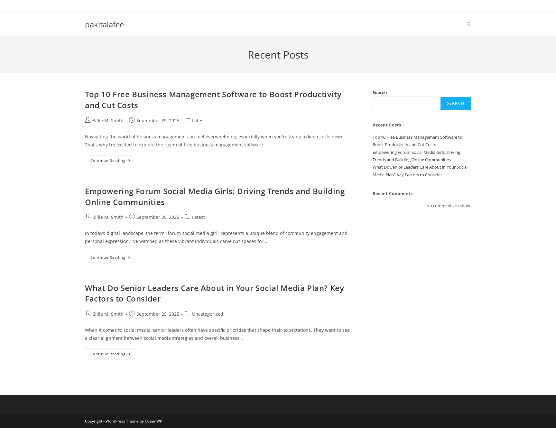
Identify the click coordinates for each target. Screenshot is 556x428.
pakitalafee (104, 24)
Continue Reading (113, 161)
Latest (198, 120)
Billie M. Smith (108, 120)
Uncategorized (207, 314)
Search (380, 92)
